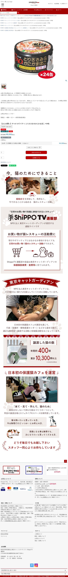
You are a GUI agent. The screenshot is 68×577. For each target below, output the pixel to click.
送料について (38, 478)
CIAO (14, 18)
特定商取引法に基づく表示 (13, 521)
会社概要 (3, 546)
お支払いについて (6, 478)
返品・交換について (6, 503)
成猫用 (15, 23)
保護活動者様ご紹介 (52, 15)
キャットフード (17, 9)
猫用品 (5, 9)
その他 (37, 503)
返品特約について (6, 162)
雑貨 (26, 9)
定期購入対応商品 (9, 28)
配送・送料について (40, 536)
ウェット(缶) (16, 20)
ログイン (51, 3)
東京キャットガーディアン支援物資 (20, 15)
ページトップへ (65, 461)
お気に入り (39, 9)
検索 (18, 13)
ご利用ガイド (64, 3)
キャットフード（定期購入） (21, 28)
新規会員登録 (4, 534)
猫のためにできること (5, 15)
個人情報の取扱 (5, 573)
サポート (37, 530)
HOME (2, 18)
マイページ (49, 9)
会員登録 (57, 3)
